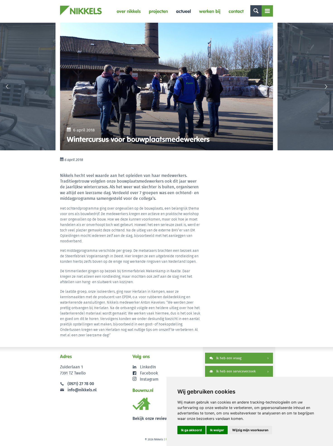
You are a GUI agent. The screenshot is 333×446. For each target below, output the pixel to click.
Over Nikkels (129, 11)
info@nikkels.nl (81, 390)
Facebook (149, 373)
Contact (236, 11)
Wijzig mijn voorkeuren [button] (250, 430)
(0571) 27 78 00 (81, 384)
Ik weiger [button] (217, 430)
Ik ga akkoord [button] (191, 430)
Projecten (158, 11)
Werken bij (209, 11)
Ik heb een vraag (228, 358)
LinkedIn (148, 367)
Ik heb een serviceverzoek (235, 371)
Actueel (183, 11)
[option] (166, 86)
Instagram (149, 379)
